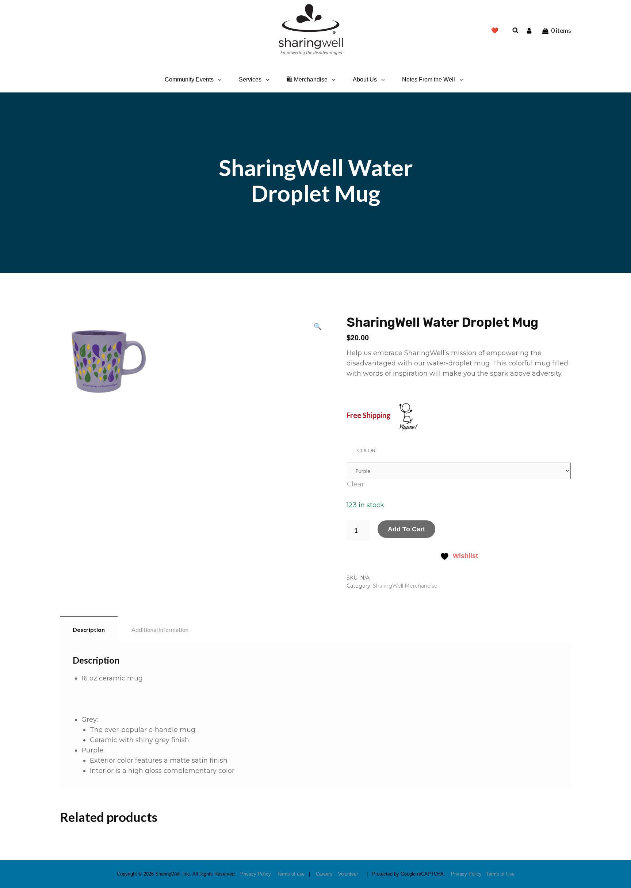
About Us (365, 79)
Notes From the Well (428, 79)
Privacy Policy (255, 874)
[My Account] (530, 30)
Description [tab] (89, 629)
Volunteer (348, 874)
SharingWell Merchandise (405, 585)
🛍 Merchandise (307, 79)
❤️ (494, 30)
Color (366, 450)
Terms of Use (500, 874)
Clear (355, 484)
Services (250, 79)
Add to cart (406, 529)
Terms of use (291, 874)
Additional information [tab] (159, 629)
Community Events (189, 79)
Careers (324, 874)
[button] (318, 326)
